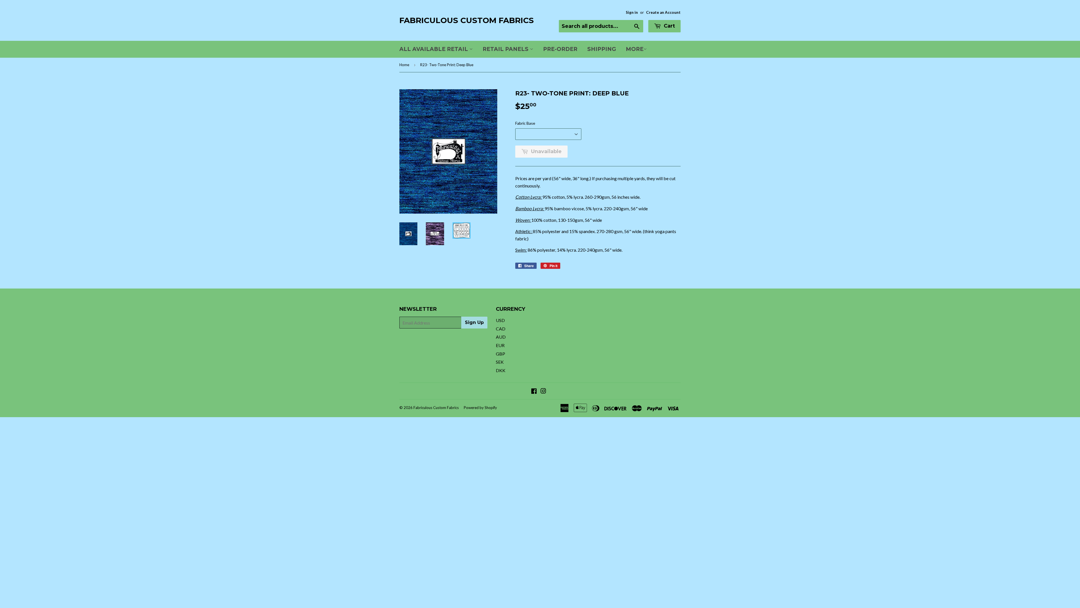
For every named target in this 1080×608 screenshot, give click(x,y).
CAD (500, 328)
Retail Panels (506, 49)
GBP (500, 353)
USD (500, 320)
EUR (500, 345)
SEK (500, 362)
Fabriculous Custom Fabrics (466, 20)
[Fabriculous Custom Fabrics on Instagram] (543, 391)
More (635, 49)
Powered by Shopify (480, 407)
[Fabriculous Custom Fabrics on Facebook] (534, 391)
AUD (501, 336)
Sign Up (474, 322)
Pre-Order (560, 49)
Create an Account (663, 12)
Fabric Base (525, 123)
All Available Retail (434, 49)
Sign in (632, 12)
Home (404, 64)
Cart (668, 26)
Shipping (601, 49)
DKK (500, 370)
